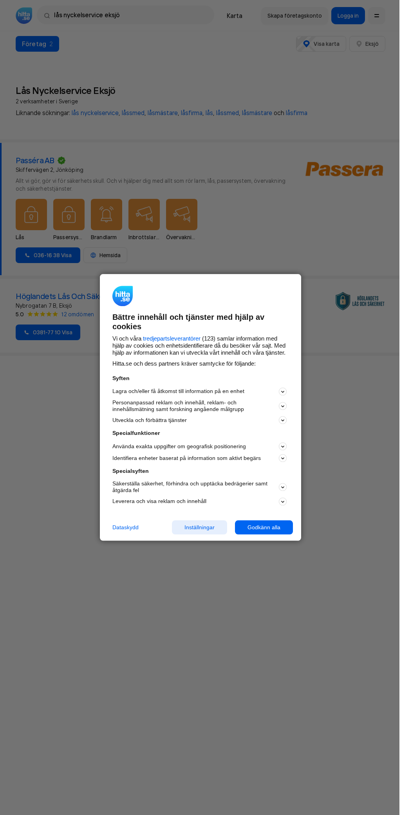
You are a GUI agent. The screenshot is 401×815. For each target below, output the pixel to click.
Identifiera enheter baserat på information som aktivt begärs (186, 458)
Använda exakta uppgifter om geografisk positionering (179, 446)
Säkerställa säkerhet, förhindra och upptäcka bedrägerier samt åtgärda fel (189, 486)
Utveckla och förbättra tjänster (149, 420)
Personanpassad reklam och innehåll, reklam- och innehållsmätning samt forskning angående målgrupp (178, 405)
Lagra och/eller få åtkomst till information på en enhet (178, 391)
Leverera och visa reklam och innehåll (159, 501)
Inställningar (199, 527)
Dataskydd (125, 527)
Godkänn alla (263, 527)
